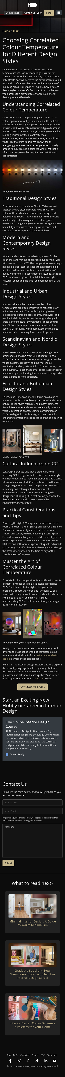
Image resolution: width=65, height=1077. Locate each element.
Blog (15, 30)
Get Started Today (32, 687)
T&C (43, 1055)
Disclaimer (52, 1055)
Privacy (35, 1055)
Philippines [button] (14, 12)
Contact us (39, 678)
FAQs (15, 1055)
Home (6, 30)
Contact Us (29, 12)
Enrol (49, 12)
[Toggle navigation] (59, 12)
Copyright (25, 1055)
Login (39, 12)
